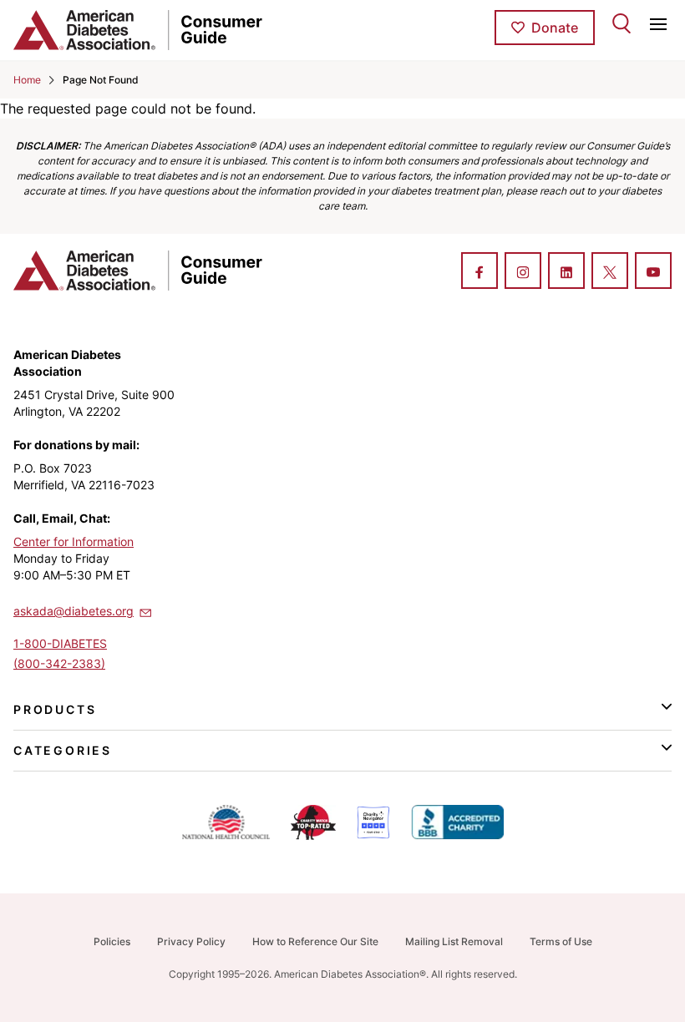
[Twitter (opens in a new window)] (609, 272)
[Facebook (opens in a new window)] (479, 272)
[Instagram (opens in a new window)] (523, 272)
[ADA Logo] (123, 30)
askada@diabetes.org (73, 611)
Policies (112, 941)
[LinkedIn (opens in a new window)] (566, 272)
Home (27, 79)
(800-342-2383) (59, 663)
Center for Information (73, 541)
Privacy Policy (191, 941)
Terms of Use (561, 941)
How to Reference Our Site (315, 941)
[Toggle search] (621, 23)
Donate (554, 27)
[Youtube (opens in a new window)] (653, 272)
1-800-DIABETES (60, 643)
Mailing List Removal (454, 941)
